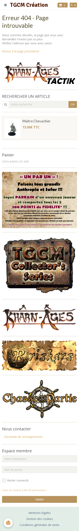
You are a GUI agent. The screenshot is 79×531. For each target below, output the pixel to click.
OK (73, 104)
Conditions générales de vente (39, 525)
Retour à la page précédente (20, 51)
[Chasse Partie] (39, 398)
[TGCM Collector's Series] (39, 265)
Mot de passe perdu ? (35, 490)
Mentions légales (39, 513)
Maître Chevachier (36, 121)
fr (72, 5)
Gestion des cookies (39, 519)
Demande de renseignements (23, 437)
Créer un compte (11, 490)
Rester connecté (18, 480)
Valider (39, 499)
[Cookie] (8, 522)
